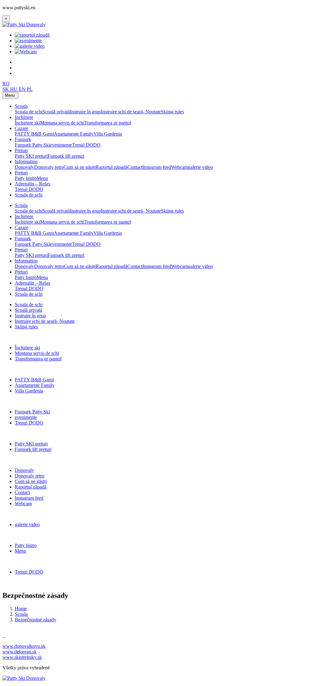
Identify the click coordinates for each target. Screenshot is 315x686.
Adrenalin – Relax (32, 183)
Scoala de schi (28, 111)
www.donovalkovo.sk (24, 646)
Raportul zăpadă (111, 167)
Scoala (21, 106)
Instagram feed (156, 167)
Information (26, 161)
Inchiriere (24, 117)
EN (23, 89)
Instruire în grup (85, 111)
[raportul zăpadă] (32, 35)
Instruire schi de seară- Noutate (131, 111)
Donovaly (24, 167)
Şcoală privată (56, 111)
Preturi (21, 150)
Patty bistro (26, 178)
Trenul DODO (86, 145)
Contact (134, 167)
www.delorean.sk (19, 651)
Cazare (21, 128)
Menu (42, 178)
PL (30, 89)
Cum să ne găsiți (80, 167)
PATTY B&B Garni (34, 133)
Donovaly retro (49, 167)
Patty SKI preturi (31, 156)
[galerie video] (30, 46)
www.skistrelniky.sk (22, 657)
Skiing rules (172, 111)
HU (14, 89)
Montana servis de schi (62, 122)
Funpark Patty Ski (32, 145)
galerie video (200, 167)
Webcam (179, 167)
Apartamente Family (74, 133)
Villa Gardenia (108, 133)
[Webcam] (26, 51)
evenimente (61, 145)
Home (21, 608)
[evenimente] (28, 40)
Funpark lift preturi (66, 156)
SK (6, 89)
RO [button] (6, 83)
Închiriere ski (27, 122)
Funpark (23, 139)
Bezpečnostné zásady (35, 619)
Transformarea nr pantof (107, 122)
